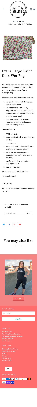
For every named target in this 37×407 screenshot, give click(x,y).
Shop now (18, 299)
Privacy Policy (6, 358)
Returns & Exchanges (8, 351)
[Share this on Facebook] (9, 224)
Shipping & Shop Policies (10, 349)
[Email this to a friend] (20, 224)
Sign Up (18, 319)
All (23, 21)
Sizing (4, 354)
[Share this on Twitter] (4, 224)
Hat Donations (6, 341)
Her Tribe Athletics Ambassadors (12, 336)
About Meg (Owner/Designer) (11, 334)
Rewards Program (7, 339)
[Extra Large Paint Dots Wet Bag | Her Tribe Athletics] (18, 46)
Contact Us (5, 356)
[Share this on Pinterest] (14, 224)
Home (15, 21)
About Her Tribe (7, 332)
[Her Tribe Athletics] (18, 9)
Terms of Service (7, 360)
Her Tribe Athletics (11, 375)
